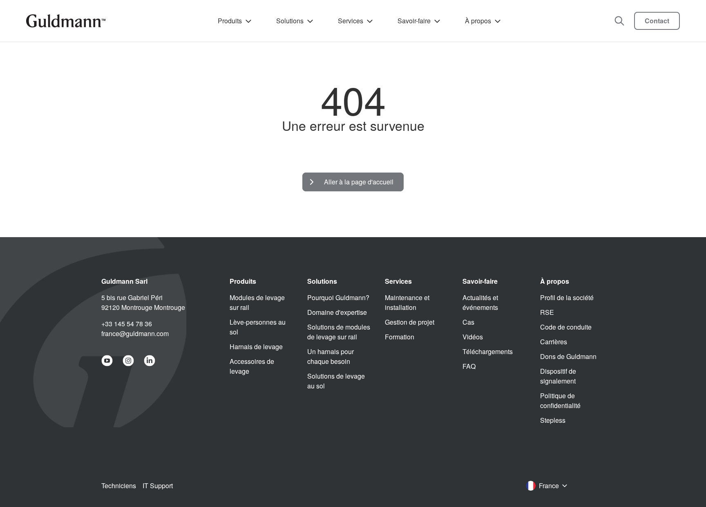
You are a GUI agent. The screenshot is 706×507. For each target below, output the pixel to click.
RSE (547, 312)
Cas (468, 322)
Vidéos (472, 336)
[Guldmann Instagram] (128, 360)
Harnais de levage (256, 346)
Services (350, 20)
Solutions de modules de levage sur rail (338, 331)
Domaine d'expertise (337, 312)
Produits (230, 20)
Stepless (552, 420)
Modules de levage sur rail (257, 302)
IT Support (158, 485)
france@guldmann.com (135, 333)
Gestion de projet (409, 322)
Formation (399, 336)
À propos (478, 20)
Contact (657, 20)
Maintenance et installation (407, 302)
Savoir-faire (414, 20)
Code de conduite (566, 327)
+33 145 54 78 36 (126, 323)
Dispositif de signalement (558, 376)
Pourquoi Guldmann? (338, 297)
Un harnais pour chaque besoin (330, 356)
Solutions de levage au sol (336, 380)
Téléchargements (487, 351)
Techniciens (118, 485)
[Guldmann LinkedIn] (149, 360)
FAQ (469, 366)
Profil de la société (567, 297)
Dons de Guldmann (568, 356)
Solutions (290, 20)
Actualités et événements (480, 302)
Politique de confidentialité (560, 400)
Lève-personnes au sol (258, 327)
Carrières (553, 341)
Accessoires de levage (252, 366)
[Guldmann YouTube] (107, 360)
